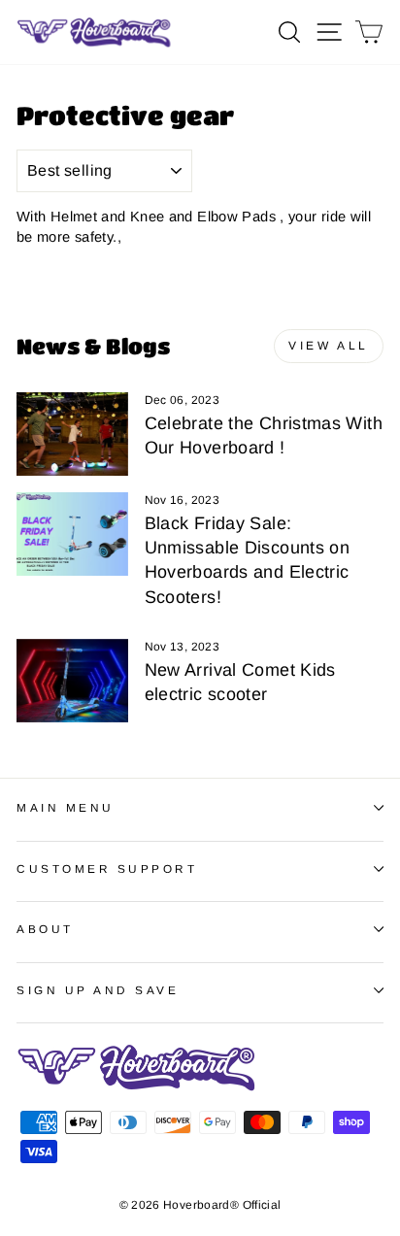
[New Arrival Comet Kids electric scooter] (72, 680)
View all (328, 345)
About (45, 928)
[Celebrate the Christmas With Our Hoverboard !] (72, 434)
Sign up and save (98, 990)
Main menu (66, 807)
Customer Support (107, 868)
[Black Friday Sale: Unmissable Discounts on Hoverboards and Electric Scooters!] (72, 534)
